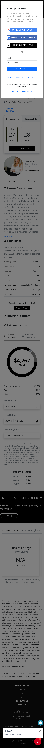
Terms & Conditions (27, 91)
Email (9, 58)
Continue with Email (22, 68)
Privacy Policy (15, 91)
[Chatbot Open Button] (37, 741)
